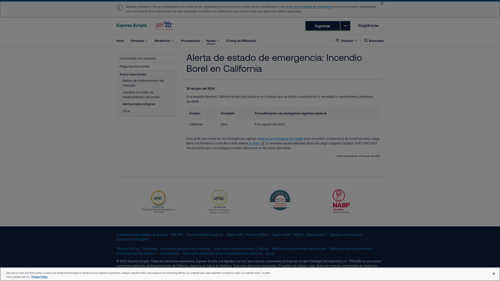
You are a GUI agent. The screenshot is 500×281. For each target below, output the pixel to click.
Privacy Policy (39, 276)
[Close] (493, 273)
